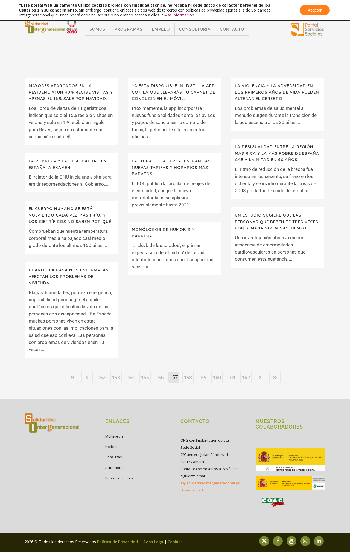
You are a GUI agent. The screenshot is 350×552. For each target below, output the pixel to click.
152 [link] (101, 377)
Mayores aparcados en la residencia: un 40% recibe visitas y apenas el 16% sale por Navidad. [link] (71, 92)
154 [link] (130, 377)
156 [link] (159, 377)
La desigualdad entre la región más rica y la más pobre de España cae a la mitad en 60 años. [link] (277, 153)
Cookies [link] (175, 541)
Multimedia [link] (114, 436)
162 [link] (246, 377)
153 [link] (116, 377)
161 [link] (231, 377)
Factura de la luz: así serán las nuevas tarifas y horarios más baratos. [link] (171, 167)
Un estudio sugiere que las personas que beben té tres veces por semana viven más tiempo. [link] (276, 221)
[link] (307, 34)
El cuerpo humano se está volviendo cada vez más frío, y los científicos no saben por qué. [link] (70, 215)
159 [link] (202, 377)
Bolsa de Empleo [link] (119, 478)
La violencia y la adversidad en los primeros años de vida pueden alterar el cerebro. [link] (277, 92)
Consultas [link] (113, 457)
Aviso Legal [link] (153, 541)
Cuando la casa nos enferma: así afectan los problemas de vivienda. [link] (69, 276)
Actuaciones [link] (115, 467)
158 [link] (188, 377)
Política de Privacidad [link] (118, 541)
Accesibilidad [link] (192, 490)
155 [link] (145, 377)
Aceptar (315, 10)
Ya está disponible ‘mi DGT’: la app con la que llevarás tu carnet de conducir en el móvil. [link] (173, 92)
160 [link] (217, 377)
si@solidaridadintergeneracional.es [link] (210, 483)
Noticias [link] (111, 446)
